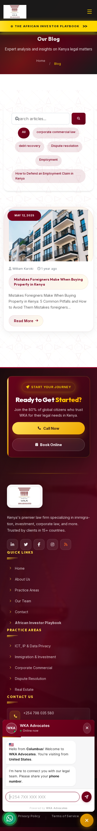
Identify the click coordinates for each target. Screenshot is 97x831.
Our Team (23, 601)
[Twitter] (25, 544)
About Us (22, 579)
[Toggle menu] (90, 11)
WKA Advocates (57, 808)
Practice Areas (27, 590)
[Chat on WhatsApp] (10, 821)
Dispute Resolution (30, 678)
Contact (21, 612)
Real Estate (24, 689)
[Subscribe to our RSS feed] (65, 544)
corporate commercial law (56, 132)
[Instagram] (52, 544)
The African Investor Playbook (50, 25)
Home (40, 61)
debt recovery (29, 146)
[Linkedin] (12, 544)
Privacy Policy (29, 816)
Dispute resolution (64, 146)
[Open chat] (87, 820)
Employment (48, 159)
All (24, 132)
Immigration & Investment (35, 657)
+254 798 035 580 (38, 713)
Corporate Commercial (33, 668)
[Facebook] (39, 544)
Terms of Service (65, 816)
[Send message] (87, 796)
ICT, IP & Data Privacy (33, 646)
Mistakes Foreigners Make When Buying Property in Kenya (48, 282)
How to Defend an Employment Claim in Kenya (44, 176)
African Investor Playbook (38, 623)
